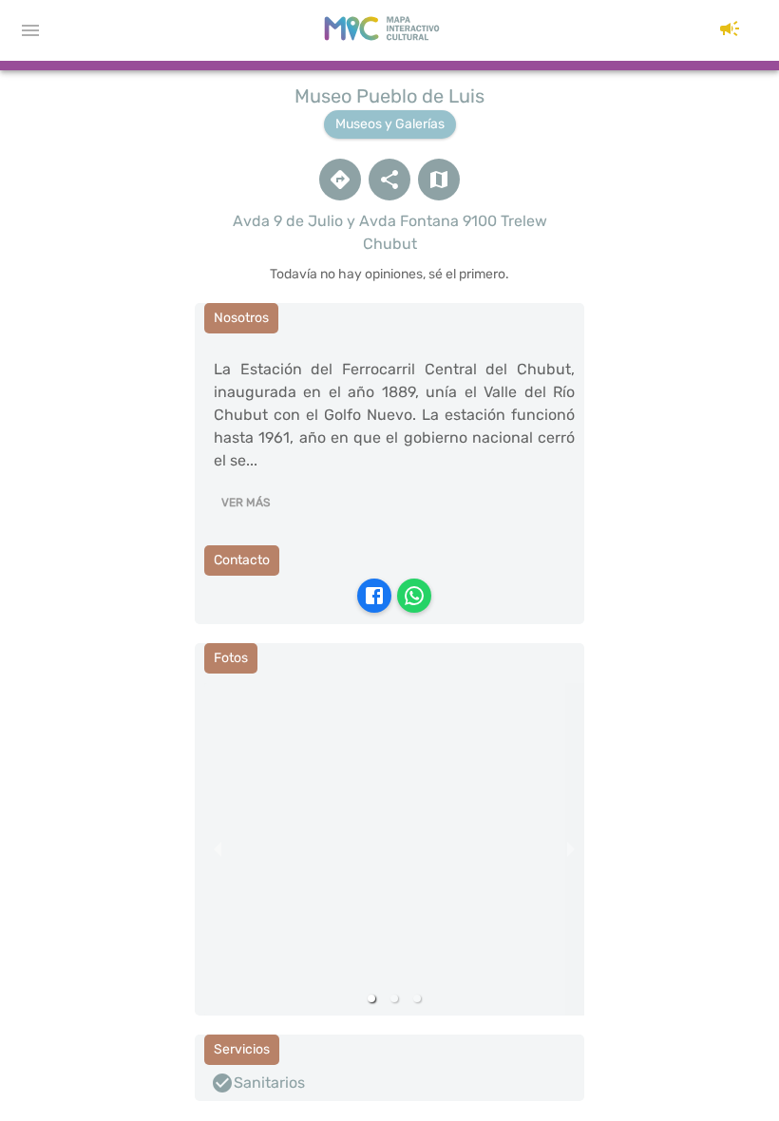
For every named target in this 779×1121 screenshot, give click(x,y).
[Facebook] (374, 596)
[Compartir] (389, 179)
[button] (729, 30)
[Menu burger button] (30, 30)
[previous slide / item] (217, 849)
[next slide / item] (571, 849)
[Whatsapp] (414, 596)
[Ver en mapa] (439, 179)
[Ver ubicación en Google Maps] (340, 179)
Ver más (245, 502)
